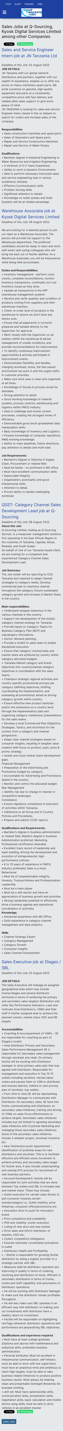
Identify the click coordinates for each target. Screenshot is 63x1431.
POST (8, 4)
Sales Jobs (9, 1421)
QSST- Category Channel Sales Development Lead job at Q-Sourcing (31, 510)
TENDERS (29, 4)
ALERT (18, 4)
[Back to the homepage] (31, 12)
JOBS (40, 4)
